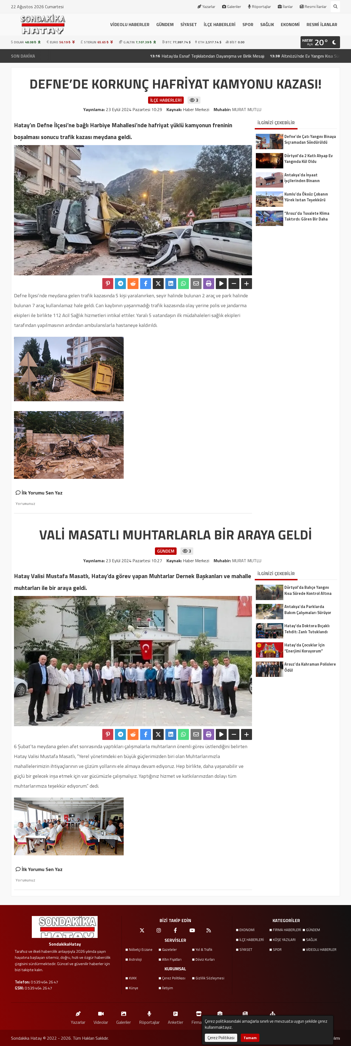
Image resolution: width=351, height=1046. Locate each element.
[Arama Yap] (335, 6)
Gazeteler (169, 949)
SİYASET (188, 24)
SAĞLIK (267, 24)
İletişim (167, 988)
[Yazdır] (208, 283)
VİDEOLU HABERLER (129, 24)
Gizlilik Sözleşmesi (210, 978)
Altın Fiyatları (172, 959)
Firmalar (198, 1022)
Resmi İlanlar (316, 7)
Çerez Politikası (173, 978)
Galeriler (234, 7)
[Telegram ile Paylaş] (120, 283)
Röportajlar (261, 7)
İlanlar (288, 7)
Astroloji (135, 959)
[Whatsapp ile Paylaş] (183, 283)
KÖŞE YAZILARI (284, 939)
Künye (133, 988)
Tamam (250, 1038)
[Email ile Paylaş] (196, 283)
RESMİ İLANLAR (322, 24)
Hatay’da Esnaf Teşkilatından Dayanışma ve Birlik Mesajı (173, 56)
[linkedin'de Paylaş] (170, 283)
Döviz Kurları (205, 959)
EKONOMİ (290, 24)
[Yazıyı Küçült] (233, 283)
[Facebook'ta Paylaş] (145, 283)
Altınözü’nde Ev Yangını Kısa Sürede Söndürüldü (285, 56)
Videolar (101, 1022)
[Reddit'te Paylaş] (133, 283)
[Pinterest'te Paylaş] (107, 283)
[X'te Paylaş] (158, 283)
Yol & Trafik (204, 949)
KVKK (133, 978)
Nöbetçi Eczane (140, 949)
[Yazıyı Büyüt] (246, 283)
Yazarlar (208, 7)
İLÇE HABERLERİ (220, 24)
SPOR (247, 24)
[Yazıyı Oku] (221, 283)
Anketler (175, 1022)
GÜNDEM (165, 24)
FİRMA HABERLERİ (287, 929)
